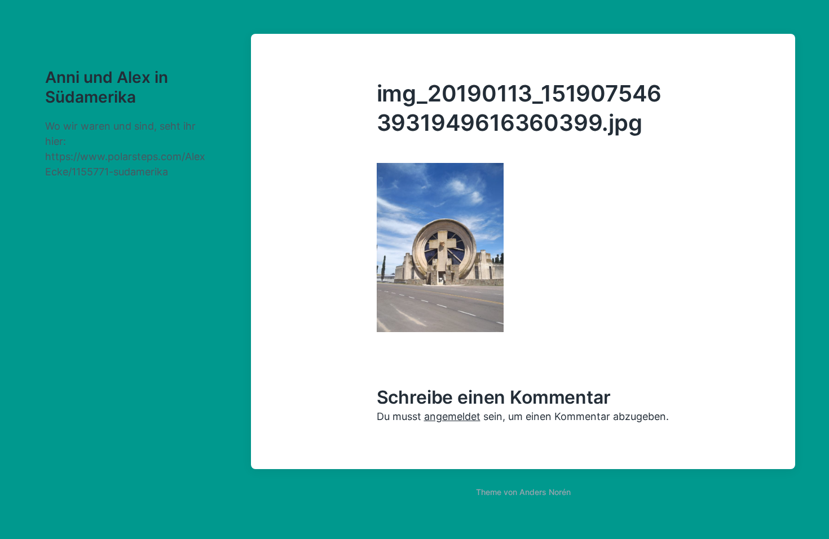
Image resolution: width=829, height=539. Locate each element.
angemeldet (452, 416)
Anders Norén (545, 492)
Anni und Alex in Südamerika (106, 87)
